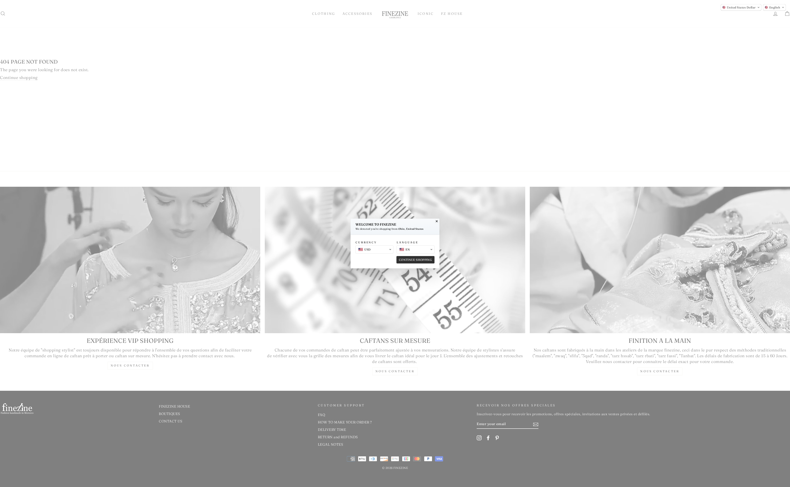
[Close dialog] (437, 221)
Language (407, 242)
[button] (741, 7)
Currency (366, 242)
